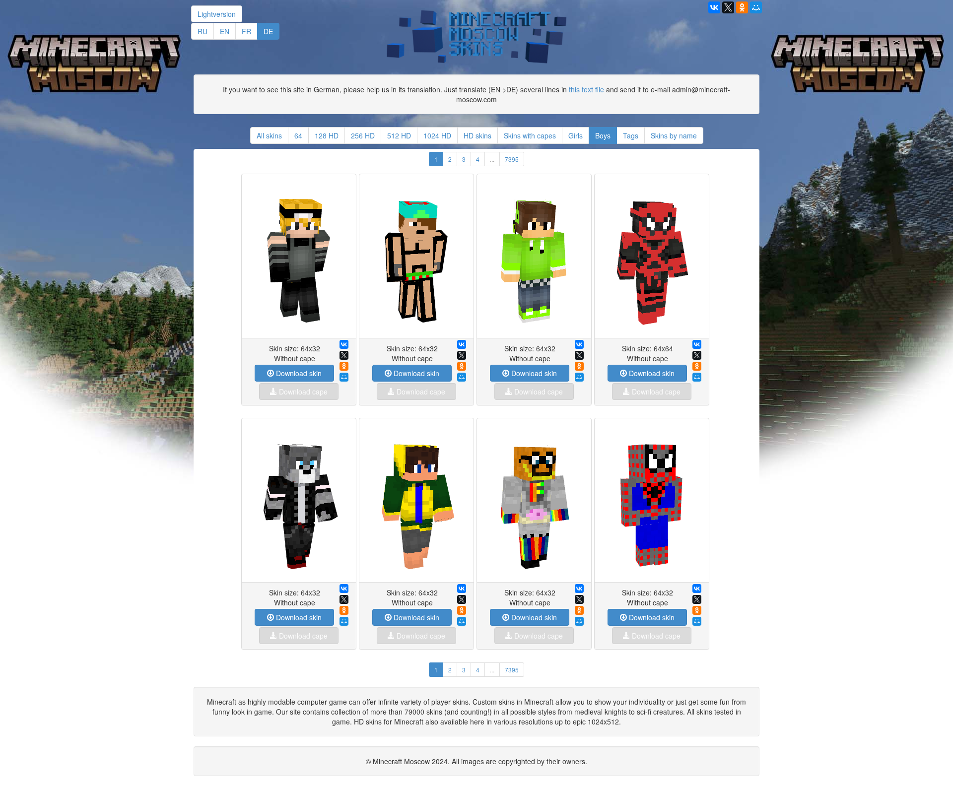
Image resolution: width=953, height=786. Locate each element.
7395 (512, 159)
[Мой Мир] (344, 377)
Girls (575, 135)
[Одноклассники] (344, 366)
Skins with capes (530, 135)
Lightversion (217, 14)
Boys (603, 135)
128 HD (327, 135)
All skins (269, 135)
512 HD (399, 135)
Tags (630, 135)
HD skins (477, 135)
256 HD (363, 135)
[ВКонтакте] (344, 344)
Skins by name (674, 135)
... (492, 159)
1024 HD (437, 135)
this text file (586, 89)
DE (268, 31)
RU (202, 31)
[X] (344, 355)
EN (224, 31)
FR (246, 31)
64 (298, 135)
